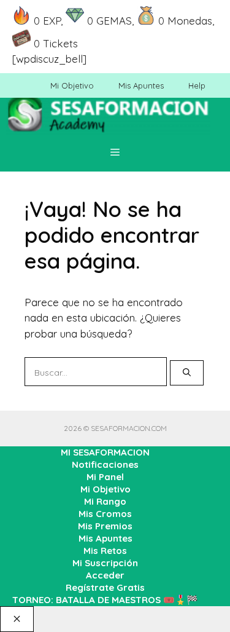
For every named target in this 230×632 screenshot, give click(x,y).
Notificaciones (105, 464)
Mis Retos (105, 550)
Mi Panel (105, 477)
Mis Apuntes (141, 85)
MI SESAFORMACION (105, 452)
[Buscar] (187, 373)
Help (196, 85)
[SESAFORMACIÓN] (108, 120)
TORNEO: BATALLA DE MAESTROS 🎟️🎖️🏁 (105, 600)
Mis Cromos (105, 513)
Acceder (105, 575)
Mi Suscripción (105, 563)
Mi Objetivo (72, 85)
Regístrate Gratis (105, 587)
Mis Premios (105, 526)
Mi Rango (105, 501)
